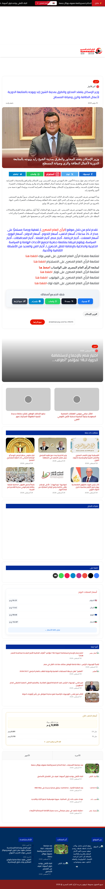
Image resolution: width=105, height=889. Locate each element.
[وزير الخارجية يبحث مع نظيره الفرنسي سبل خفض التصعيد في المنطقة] (52, 445)
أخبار (96, 82)
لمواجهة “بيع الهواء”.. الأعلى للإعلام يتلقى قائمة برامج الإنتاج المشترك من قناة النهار (52, 487)
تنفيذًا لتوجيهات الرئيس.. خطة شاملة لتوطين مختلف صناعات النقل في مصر (71, 664)
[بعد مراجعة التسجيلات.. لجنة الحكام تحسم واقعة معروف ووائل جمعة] (92, 768)
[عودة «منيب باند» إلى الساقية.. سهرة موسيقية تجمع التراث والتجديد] (92, 802)
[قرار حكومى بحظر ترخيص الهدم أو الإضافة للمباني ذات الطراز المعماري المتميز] (20, 445)
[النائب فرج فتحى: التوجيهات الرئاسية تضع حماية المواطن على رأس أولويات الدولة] (92, 697)
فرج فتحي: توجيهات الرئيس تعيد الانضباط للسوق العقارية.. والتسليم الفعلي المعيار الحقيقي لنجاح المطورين (46, 684)
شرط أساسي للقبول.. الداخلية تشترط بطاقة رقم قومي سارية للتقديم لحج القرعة (20, 487)
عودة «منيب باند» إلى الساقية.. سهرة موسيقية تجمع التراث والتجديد (57, 799)
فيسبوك (84, 301)
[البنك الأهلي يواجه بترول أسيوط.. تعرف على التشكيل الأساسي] (92, 780)
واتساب (51, 301)
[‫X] (95, 866)
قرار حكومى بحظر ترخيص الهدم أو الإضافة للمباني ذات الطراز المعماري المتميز (20, 458)
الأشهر (27, 755)
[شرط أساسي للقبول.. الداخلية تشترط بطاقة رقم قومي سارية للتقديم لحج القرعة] (20, 474)
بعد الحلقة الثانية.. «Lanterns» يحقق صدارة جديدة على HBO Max (59, 787)
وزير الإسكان (90, 314)
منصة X (67, 301)
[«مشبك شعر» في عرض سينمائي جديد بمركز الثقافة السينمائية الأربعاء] (92, 814)
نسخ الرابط (18, 301)
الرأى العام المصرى (53, 229)
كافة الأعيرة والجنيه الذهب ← (52, 742)
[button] (101, 70)
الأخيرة (77, 755)
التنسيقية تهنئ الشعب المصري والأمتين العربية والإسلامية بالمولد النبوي (86, 458)
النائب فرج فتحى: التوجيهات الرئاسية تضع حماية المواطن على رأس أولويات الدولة (52, 694)
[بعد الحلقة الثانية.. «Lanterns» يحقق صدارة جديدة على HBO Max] (92, 791)
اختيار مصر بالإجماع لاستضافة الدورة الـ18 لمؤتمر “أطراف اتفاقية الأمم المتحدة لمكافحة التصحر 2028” (47, 654)
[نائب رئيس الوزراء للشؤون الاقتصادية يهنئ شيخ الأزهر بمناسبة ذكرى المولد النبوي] (85, 474)
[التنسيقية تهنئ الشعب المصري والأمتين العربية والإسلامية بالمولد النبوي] (85, 445)
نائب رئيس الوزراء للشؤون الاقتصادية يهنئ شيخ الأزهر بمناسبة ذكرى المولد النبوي (85, 487)
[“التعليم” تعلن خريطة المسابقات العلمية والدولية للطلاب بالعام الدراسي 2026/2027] (92, 675)
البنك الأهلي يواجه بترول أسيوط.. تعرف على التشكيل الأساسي (60, 776)
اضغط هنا (39, 261)
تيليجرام (35, 301)
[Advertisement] (52, 26)
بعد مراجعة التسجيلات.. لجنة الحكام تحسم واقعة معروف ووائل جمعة (57, 765)
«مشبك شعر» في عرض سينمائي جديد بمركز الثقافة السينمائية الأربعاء (56, 810)
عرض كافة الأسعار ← (52, 629)
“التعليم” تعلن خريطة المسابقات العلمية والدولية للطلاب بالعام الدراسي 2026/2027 (51, 671)
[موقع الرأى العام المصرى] (91, 51)
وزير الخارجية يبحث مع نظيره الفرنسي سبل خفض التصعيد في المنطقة (53, 456)
